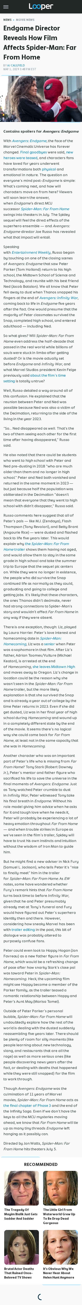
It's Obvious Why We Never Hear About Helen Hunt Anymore (58, 1273)
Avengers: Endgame (29, 140)
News (7, 19)
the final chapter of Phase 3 (27, 1105)
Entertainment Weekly (31, 252)
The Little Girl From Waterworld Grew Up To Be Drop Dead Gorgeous (59, 1216)
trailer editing (23, 929)
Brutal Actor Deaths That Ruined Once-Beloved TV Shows (19, 1273)
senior (49, 644)
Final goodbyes (33, 152)
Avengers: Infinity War (58, 297)
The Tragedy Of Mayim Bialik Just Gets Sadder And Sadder (20, 1214)
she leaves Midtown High (54, 666)
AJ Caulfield (16, 65)
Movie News (25, 19)
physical (49, 169)
